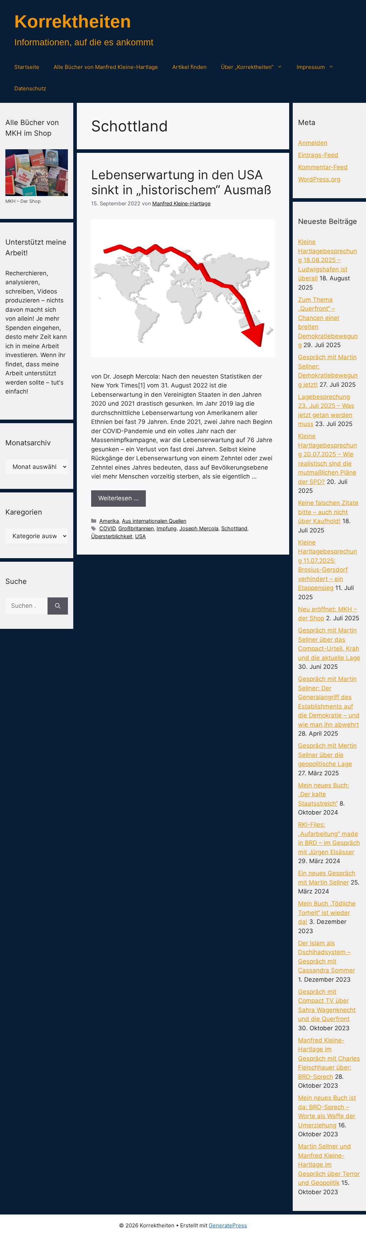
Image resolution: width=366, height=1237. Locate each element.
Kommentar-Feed (323, 167)
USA (140, 536)
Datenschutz (30, 88)
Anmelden (312, 142)
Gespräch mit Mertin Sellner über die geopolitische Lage (327, 754)
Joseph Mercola (198, 528)
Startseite (26, 67)
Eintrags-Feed (318, 155)
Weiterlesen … (118, 498)
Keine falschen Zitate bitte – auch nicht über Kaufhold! (328, 512)
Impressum (311, 67)
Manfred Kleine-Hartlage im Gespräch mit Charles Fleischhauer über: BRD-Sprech (329, 1058)
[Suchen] (58, 606)
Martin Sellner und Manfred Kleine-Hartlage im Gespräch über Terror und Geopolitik (329, 1164)
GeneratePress (228, 1225)
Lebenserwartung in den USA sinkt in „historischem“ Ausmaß (181, 182)
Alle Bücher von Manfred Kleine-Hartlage (106, 67)
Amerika (109, 521)
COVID (107, 528)
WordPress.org (319, 179)
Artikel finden (189, 67)
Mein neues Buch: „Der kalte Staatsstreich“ (323, 794)
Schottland (234, 528)
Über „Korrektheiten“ (247, 67)
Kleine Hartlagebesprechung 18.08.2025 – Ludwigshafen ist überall (327, 260)
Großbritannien (136, 528)
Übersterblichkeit (111, 536)
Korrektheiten (72, 21)
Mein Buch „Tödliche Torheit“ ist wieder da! (327, 912)
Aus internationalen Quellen (154, 521)
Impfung (167, 528)
